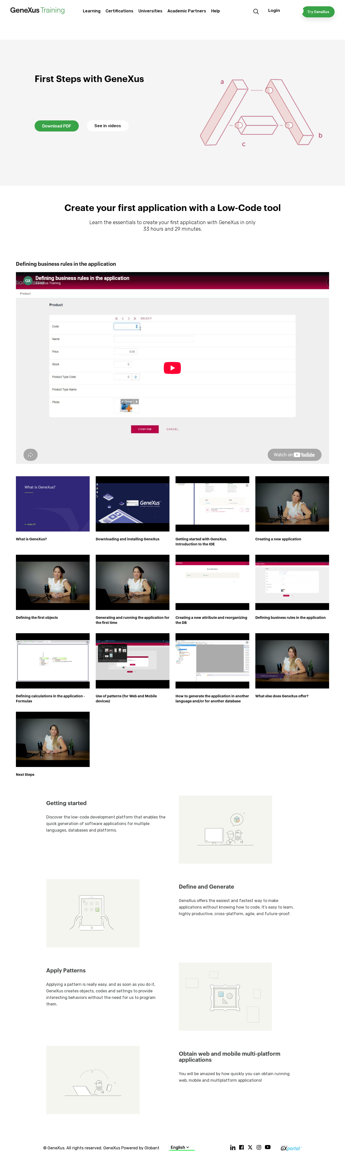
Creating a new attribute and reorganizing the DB (211, 620)
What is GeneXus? (31, 539)
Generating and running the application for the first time (132, 620)
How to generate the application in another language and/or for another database (212, 698)
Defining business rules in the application (290, 617)
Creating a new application (278, 539)
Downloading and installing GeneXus (127, 539)
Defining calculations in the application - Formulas (50, 698)
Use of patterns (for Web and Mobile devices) (126, 698)
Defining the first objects (37, 617)
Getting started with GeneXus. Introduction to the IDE (201, 541)
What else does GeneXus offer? (281, 696)
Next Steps (25, 774)
